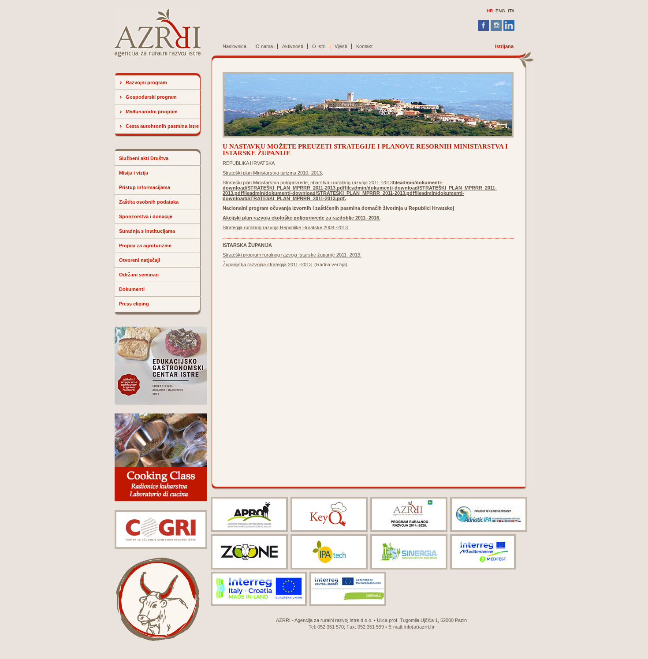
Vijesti (341, 46)
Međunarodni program (152, 111)
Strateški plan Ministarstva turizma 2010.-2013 (272, 172)
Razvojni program (146, 82)
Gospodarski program (151, 97)
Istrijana (504, 46)
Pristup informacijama (144, 187)
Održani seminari (139, 274)
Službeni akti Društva (143, 158)
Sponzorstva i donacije (145, 216)
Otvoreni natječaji (139, 260)
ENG (500, 10)
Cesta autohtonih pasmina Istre (162, 126)
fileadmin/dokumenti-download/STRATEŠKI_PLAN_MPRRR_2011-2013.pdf (333, 185)
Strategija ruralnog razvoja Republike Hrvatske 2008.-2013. (286, 227)
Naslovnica (234, 46)
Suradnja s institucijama (147, 231)
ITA (511, 10)
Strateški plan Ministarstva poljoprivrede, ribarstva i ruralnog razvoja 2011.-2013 (308, 182)
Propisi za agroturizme (145, 245)
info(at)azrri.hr (419, 626)
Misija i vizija (133, 172)
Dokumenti (132, 289)
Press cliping (134, 303)
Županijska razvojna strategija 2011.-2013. (268, 264)
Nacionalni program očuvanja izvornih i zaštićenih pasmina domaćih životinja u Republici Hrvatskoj (338, 208)
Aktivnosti (292, 46)
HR (490, 10)
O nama (264, 46)
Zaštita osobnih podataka (149, 202)
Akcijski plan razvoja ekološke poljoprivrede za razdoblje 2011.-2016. (301, 217)
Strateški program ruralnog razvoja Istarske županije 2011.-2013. (292, 254)
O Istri (318, 46)
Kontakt (364, 46)
